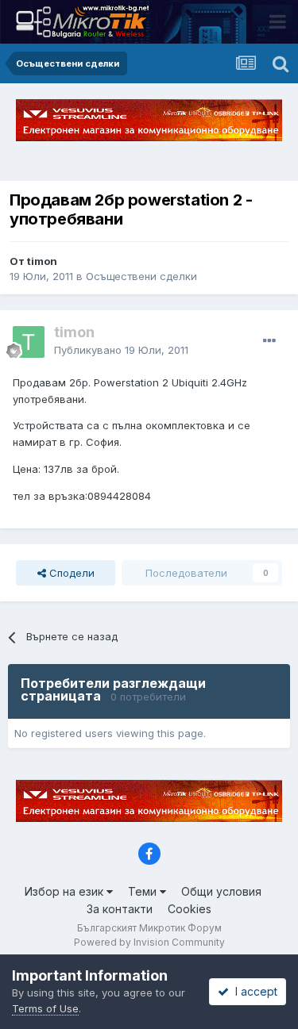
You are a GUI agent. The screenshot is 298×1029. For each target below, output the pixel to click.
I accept (253, 991)
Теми (144, 891)
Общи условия (221, 891)
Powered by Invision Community (149, 942)
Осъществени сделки (141, 276)
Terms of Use (45, 1008)
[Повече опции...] (269, 341)
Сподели (70, 572)
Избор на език (65, 891)
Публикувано (121, 350)
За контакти (120, 909)
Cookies (189, 909)
